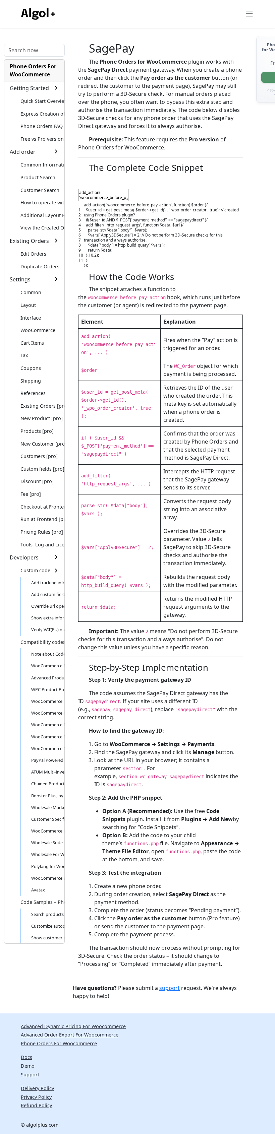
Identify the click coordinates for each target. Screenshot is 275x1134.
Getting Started (29, 88)
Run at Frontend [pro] (42, 519)
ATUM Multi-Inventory (47, 772)
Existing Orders (29, 241)
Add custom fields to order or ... (47, 594)
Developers (24, 557)
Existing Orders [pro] (42, 406)
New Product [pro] (41, 418)
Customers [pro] (39, 456)
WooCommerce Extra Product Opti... (47, 878)
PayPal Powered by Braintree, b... (47, 760)
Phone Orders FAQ (41, 126)
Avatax (38, 890)
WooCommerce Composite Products (47, 713)
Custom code (35, 570)
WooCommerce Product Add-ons (47, 666)
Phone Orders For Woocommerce (59, 1043)
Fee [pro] (30, 494)
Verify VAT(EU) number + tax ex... (47, 629)
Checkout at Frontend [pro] (42, 507)
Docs (26, 1057)
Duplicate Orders (39, 266)
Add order (23, 151)
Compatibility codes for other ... (42, 642)
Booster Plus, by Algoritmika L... (47, 796)
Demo (28, 1066)
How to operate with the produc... (42, 202)
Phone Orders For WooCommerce (33, 70)
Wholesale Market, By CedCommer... (47, 807)
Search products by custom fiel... (47, 914)
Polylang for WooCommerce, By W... (47, 866)
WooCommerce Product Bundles (47, 725)
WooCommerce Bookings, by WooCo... (47, 737)
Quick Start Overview (42, 101)
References (33, 393)
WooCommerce (37, 330)
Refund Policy (36, 1105)
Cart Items (32, 343)
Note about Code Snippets (47, 654)
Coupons (30, 368)
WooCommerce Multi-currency (47, 748)
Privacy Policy (36, 1097)
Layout (28, 305)
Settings (20, 279)
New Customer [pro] (42, 444)
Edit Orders (33, 254)
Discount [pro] (37, 481)
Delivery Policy (37, 1088)
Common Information (42, 164)
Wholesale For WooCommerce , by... (47, 854)
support (169, 988)
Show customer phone (47, 938)
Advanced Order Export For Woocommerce (69, 1034)
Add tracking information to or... (47, 583)
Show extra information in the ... (47, 618)
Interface (30, 318)
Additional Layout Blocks (42, 215)
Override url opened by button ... (47, 606)
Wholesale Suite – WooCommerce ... (47, 843)
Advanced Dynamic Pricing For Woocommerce (73, 1026)
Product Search (37, 177)
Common (30, 292)
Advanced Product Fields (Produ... (47, 678)
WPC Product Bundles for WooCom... (47, 689)
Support (30, 1074)
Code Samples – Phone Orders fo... (42, 902)
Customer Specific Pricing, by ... (47, 819)
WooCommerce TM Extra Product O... (47, 701)
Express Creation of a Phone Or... (42, 114)
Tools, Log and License (42, 544)
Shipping (30, 381)
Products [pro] (37, 431)
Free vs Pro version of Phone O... (42, 139)
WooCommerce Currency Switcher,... (47, 831)
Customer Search (39, 190)
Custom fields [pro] (42, 469)
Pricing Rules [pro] (41, 532)
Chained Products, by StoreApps (47, 784)
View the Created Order (42, 227)
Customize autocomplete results (47, 926)
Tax (24, 355)
